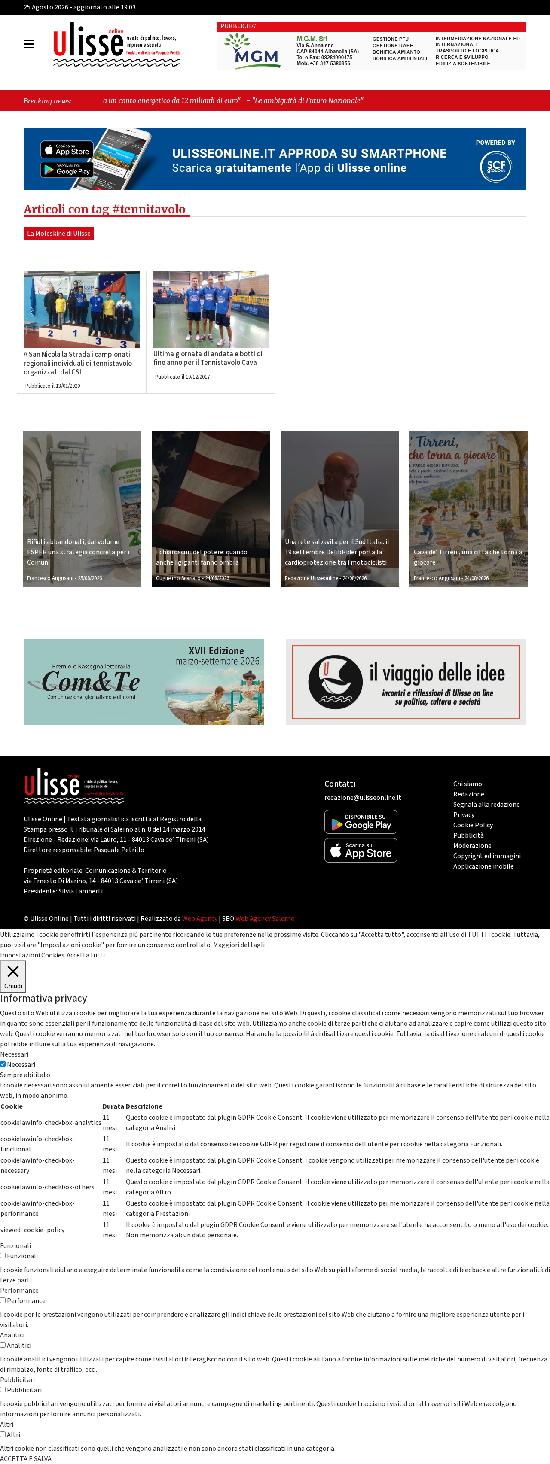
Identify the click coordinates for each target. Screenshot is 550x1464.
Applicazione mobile (483, 866)
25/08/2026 (90, 578)
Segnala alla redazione (486, 804)
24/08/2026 (217, 578)
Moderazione (472, 845)
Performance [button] (19, 1290)
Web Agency (199, 918)
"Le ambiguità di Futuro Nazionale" (233, 100)
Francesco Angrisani (50, 578)
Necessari (21, 1064)
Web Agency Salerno (265, 918)
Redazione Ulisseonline (311, 578)
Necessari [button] (14, 1054)
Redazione (468, 794)
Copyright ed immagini (487, 856)
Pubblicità (468, 835)
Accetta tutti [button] (86, 955)
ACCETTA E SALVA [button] (26, 1459)
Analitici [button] (12, 1335)
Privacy (463, 815)
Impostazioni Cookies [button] (32, 955)
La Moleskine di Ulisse (59, 233)
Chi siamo (467, 784)
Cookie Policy (473, 825)
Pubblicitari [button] (17, 1380)
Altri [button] (6, 1424)
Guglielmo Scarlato (178, 578)
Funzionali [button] (15, 1246)
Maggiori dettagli (239, 945)
